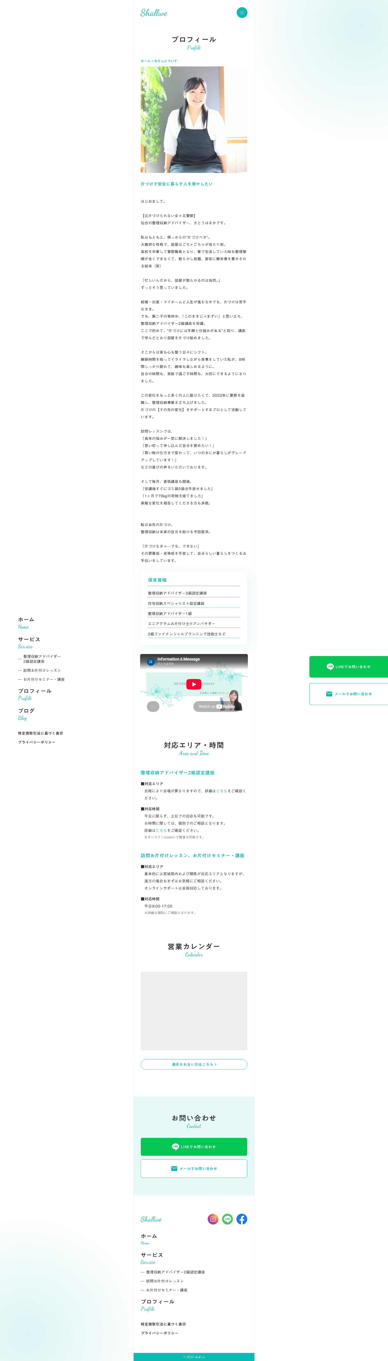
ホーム (146, 61)
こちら (221, 791)
